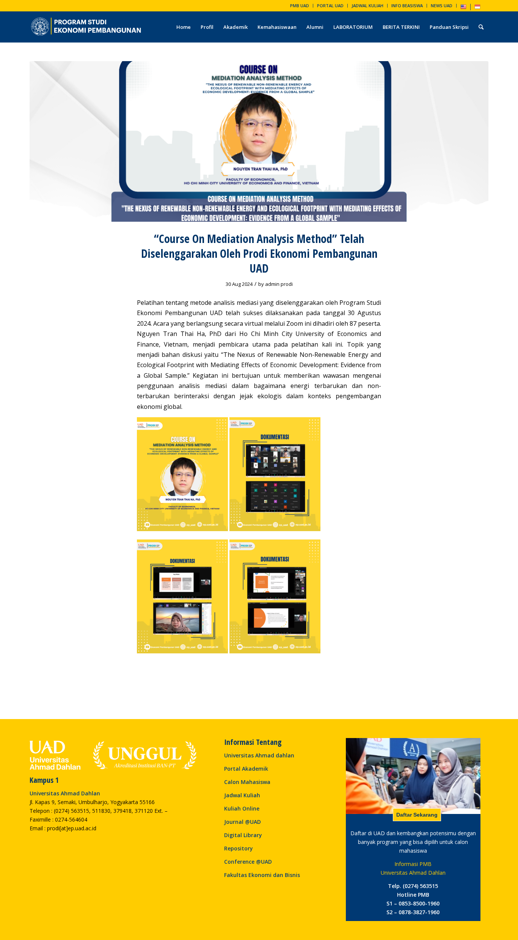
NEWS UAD (441, 5)
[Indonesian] (477, 8)
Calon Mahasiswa (247, 781)
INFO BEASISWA (407, 5)
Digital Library (243, 835)
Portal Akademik (246, 768)
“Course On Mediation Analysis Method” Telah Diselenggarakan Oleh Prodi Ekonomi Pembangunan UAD (259, 253)
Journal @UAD (242, 821)
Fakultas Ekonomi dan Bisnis (262, 874)
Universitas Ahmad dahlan (259, 755)
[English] (463, 8)
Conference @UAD (248, 861)
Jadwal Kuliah (242, 795)
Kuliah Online (241, 808)
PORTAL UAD (330, 5)
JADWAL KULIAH (367, 5)
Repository (238, 848)
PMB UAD (299, 5)
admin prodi (279, 284)
